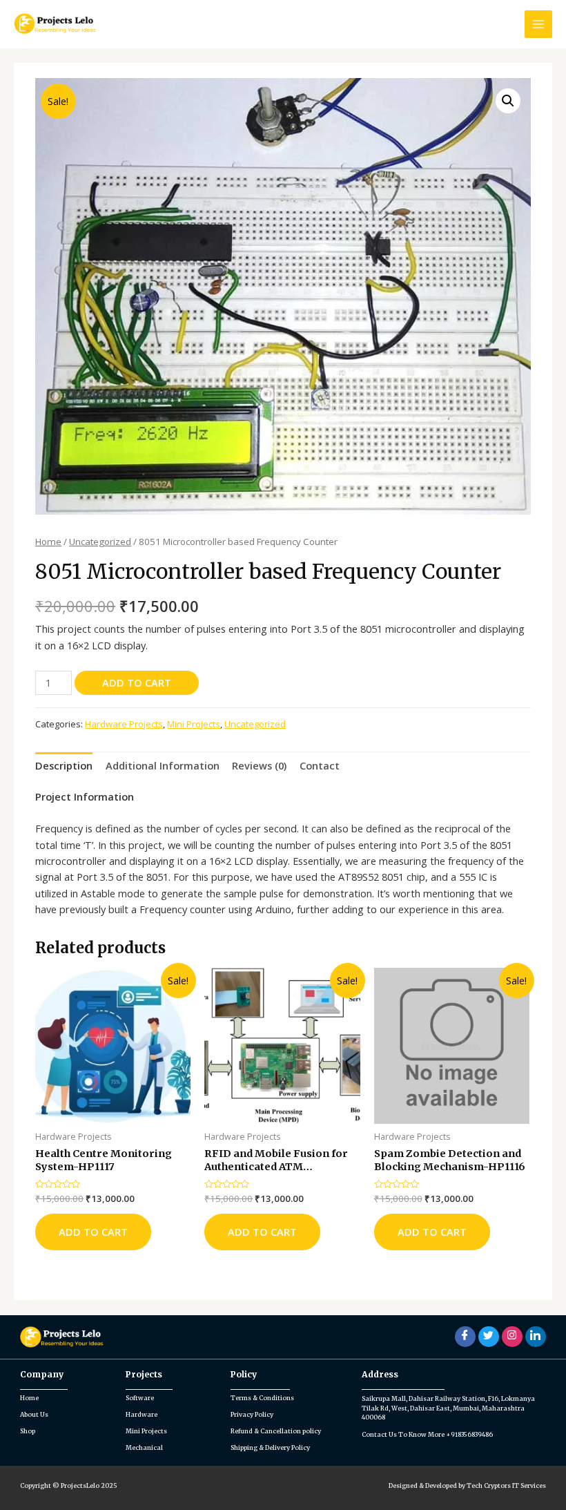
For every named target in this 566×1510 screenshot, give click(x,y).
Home (48, 541)
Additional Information (162, 765)
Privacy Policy (252, 1414)
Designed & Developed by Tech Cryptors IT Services (467, 1485)
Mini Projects (193, 724)
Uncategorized (100, 541)
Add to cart (136, 682)
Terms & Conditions (262, 1398)
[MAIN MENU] (538, 24)
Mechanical (144, 1447)
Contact (320, 765)
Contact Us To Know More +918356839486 (427, 1434)
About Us (34, 1414)
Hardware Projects (124, 724)
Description (63, 765)
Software (140, 1398)
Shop (27, 1431)
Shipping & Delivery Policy (270, 1447)
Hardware (141, 1414)
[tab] (63, 765)
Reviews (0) (259, 765)
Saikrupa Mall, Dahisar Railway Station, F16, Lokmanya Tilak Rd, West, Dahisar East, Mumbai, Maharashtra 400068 (448, 1408)
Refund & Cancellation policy (276, 1431)
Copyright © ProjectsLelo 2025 (68, 1485)
